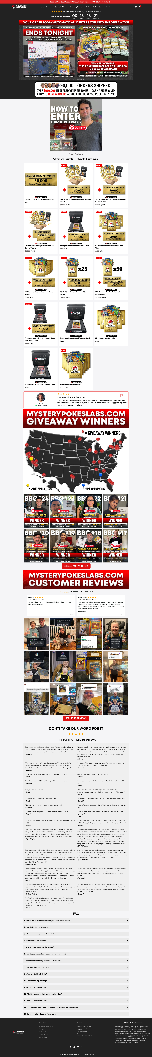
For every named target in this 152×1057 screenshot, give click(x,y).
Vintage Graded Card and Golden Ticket (74, 246)
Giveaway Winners (76, 7)
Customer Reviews (105, 7)
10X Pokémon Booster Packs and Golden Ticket (39, 293)
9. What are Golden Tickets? (76, 973)
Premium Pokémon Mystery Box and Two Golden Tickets (39, 247)
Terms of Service (43, 1034)
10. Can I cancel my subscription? (76, 980)
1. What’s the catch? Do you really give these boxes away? (76, 920)
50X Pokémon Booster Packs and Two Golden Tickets (108, 293)
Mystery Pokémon (46, 7)
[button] (24, 606)
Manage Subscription (45, 1029)
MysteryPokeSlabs (70, 1054)
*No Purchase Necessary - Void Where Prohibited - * (76, 79)
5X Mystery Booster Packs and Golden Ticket (109, 247)
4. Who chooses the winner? (76, 940)
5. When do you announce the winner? (76, 947)
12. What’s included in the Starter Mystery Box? (76, 993)
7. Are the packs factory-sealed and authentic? (76, 960)
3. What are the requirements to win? (76, 933)
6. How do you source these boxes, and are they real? (76, 953)
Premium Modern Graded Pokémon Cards (40, 384)
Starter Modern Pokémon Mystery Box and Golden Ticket (110, 200)
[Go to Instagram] (74, 1047)
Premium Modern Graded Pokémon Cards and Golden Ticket (40, 339)
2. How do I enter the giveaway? (76, 927)
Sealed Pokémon (61, 7)
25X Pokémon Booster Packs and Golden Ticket (74, 293)
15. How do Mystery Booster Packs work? (76, 1014)
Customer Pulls (91, 7)
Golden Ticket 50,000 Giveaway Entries (39, 199)
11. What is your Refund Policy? (76, 987)
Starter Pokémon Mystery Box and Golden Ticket (75, 200)
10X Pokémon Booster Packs (70, 384)
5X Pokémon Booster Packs (105, 338)
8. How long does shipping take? (76, 967)
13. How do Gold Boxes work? (76, 1000)
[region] (76, 605)
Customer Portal (43, 1032)
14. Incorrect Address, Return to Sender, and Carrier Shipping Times (76, 1007)
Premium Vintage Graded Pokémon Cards (75, 338)
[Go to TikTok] (81, 1047)
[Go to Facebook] (71, 1047)
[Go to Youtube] (78, 1047)
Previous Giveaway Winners (46, 1026)
